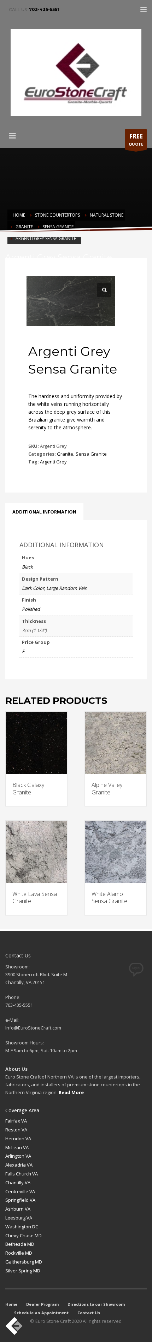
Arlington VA (18, 1156)
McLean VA (17, 1147)
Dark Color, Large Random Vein (54, 588)
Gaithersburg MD (23, 1262)
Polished (31, 609)
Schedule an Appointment (41, 1312)
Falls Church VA (21, 1173)
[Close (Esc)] (128, 8)
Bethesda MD (19, 1244)
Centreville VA (20, 1191)
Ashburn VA (17, 1209)
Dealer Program (42, 1304)
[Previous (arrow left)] (12, 671)
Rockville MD (18, 1253)
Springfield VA (20, 1200)
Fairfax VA (16, 1121)
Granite (65, 454)
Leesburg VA (18, 1218)
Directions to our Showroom (96, 1304)
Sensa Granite (91, 454)
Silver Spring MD (22, 1270)
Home (11, 1304)
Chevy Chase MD (23, 1235)
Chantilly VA (17, 1182)
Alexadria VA (19, 1165)
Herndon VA (18, 1138)
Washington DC (21, 1226)
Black (27, 567)
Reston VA (16, 1129)
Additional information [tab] (44, 512)
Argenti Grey (53, 461)
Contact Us (88, 1312)
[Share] (113, 8)
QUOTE (136, 139)
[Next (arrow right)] (139, 671)
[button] (104, 290)
